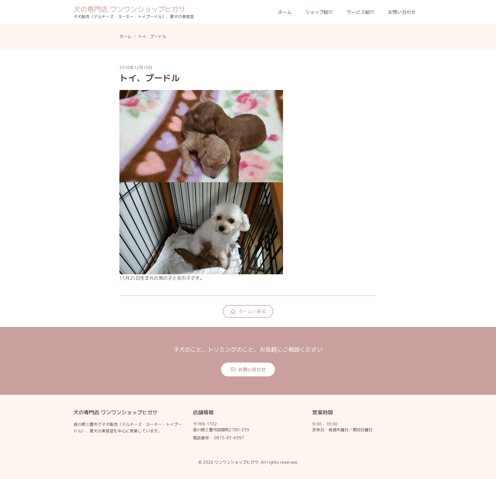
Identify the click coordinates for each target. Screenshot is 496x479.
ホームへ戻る (252, 311)
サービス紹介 (360, 12)
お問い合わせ (402, 12)
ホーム (285, 12)
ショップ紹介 (319, 12)
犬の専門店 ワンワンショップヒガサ (129, 9)
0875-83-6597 (229, 437)
